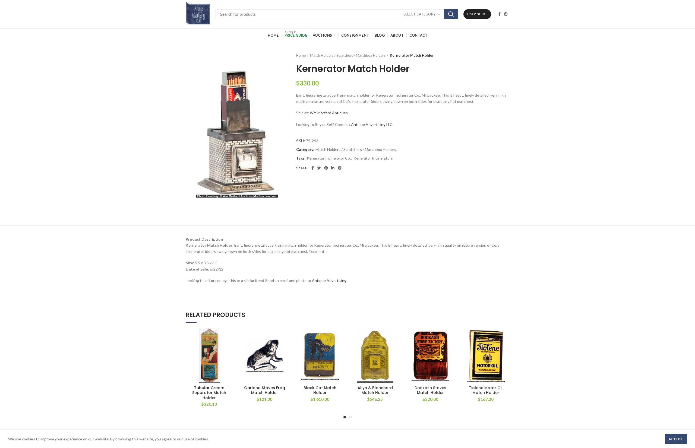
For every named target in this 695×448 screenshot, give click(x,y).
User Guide (477, 14)
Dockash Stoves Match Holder (430, 390)
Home (301, 55)
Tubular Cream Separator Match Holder (209, 392)
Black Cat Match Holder (320, 390)
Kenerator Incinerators (373, 158)
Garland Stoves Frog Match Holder (264, 390)
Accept (676, 439)
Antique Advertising (329, 280)
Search (451, 14)
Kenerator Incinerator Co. (329, 158)
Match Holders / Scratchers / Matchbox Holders (348, 55)
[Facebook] (499, 14)
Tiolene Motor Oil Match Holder (486, 390)
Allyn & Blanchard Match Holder (375, 390)
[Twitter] (319, 167)
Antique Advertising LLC (372, 124)
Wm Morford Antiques (329, 112)
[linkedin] (333, 167)
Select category (419, 14)
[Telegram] (339, 167)
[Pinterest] (505, 14)
